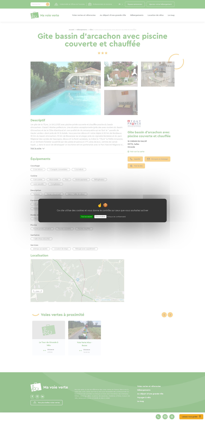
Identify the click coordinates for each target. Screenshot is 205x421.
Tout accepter (86, 217)
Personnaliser (100, 217)
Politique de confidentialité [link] (116, 217)
